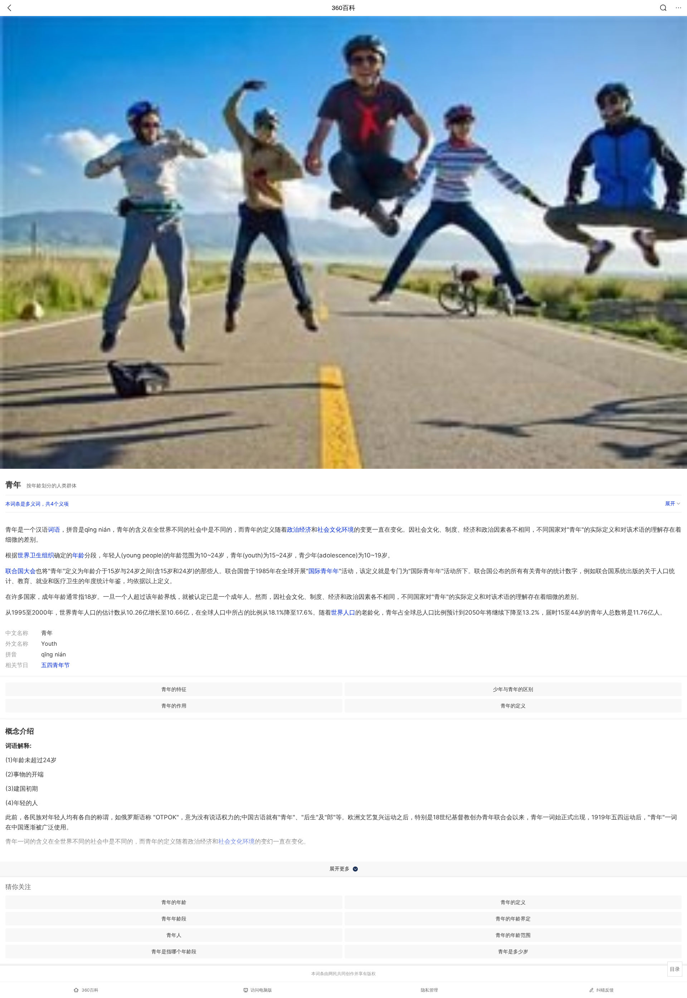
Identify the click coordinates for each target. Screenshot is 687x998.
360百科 (343, 7)
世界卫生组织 (36, 555)
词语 (54, 529)
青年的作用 (173, 705)
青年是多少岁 (513, 951)
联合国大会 (20, 571)
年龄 (78, 555)
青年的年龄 (173, 902)
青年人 (173, 935)
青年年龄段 (173, 918)
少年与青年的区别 (513, 689)
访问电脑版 (261, 990)
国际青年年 (323, 571)
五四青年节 (55, 665)
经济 (305, 529)
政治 (293, 529)
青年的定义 (513, 705)
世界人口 (343, 612)
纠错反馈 (605, 990)
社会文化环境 (335, 529)
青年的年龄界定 (513, 918)
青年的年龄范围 (513, 935)
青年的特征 (173, 689)
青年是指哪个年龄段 (173, 951)
